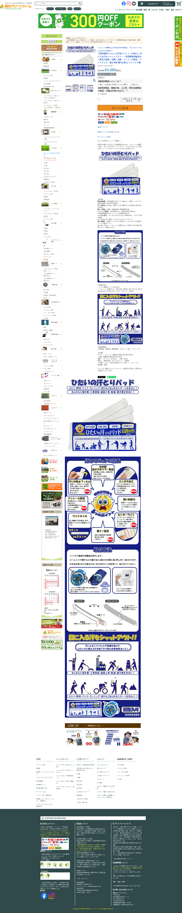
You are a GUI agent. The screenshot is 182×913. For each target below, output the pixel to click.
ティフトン (50, 8)
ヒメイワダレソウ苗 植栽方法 (65, 782)
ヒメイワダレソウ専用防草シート (65, 776)
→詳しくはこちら (82, 878)
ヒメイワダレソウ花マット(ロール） (64, 771)
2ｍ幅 (78, 777)
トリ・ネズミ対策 (122, 772)
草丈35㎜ (79, 788)
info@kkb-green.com (94, 886)
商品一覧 (146, 10)
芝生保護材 (39, 781)
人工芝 (70, 8)
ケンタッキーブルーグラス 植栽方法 (45, 805)
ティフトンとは (41, 792)
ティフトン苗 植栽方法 (43, 795)
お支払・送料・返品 (166, 10)
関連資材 (79, 795)
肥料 (44, 327)
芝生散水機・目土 (41, 788)
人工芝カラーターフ (83, 792)
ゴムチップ (77, 8)
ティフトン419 (40, 765)
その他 (119, 779)
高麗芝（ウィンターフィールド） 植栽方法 (45, 800)
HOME (68, 38)
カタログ (154, 10)
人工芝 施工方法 (82, 802)
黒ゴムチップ (101, 768)
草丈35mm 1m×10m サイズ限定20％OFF (85, 769)
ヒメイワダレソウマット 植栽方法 (65, 787)
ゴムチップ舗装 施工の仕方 (106, 792)
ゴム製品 (99, 782)
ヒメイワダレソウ (61, 8)
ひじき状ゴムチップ (103, 772)
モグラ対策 (120, 765)
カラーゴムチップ (102, 765)
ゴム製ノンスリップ (103, 775)
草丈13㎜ (79, 781)
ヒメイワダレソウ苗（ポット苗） (65, 765)
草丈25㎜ (79, 784)
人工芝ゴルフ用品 (82, 799)
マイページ (130, 10)
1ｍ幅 (78, 774)
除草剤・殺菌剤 (48, 330)
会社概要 (139, 10)
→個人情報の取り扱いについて (122, 859)
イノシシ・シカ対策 (123, 775)
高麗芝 (38, 768)
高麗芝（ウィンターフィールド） (45, 773)
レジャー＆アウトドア (78, 38)
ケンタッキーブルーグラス (44, 777)
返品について (103, 127)
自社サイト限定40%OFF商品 (85, 765)
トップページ (120, 10)
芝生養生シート (41, 784)
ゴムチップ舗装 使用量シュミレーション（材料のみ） (106, 796)
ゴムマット (100, 779)
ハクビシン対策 (122, 768)
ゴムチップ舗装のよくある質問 (106, 787)
